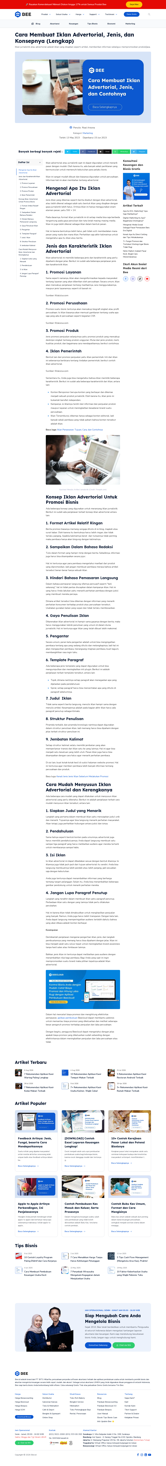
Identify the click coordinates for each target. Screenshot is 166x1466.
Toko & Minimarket (50, 1405)
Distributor (47, 1398)
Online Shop (47, 1417)
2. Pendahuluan (26, 265)
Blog (99, 1398)
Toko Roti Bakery (77, 1398)
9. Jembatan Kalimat (27, 245)
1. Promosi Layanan (27, 183)
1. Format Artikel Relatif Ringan (29, 207)
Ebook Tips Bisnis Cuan (107, 1417)
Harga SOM (20, 1409)
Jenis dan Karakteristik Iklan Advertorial (29, 178)
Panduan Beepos (104, 1409)
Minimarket (74, 1405)
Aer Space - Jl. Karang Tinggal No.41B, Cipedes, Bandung (112, 1437)
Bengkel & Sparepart (51, 1413)
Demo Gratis (132, 14)
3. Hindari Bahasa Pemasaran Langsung (28, 220)
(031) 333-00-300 (74, 1434)
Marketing (88, 133)
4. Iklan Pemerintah (27, 195)
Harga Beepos (21, 1405)
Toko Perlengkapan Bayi (80, 1409)
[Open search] (149, 14)
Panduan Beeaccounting (107, 1402)
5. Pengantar (25, 230)
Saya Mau (134, 4)
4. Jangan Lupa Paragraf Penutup (29, 274)
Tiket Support (131, 1409)
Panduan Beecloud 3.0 (106, 1405)
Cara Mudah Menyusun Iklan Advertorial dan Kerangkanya (27, 252)
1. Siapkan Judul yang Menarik (28, 260)
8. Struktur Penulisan (28, 241)
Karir (126, 1402)
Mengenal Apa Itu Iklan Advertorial (28, 171)
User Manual (102, 1413)
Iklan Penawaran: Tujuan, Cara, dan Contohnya (80, 429)
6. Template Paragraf (28, 233)
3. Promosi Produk (27, 191)
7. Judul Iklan (25, 238)
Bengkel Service (77, 1402)
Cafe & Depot (48, 1409)
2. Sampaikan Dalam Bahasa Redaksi (28, 213)
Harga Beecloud (22, 1402)
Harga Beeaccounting (24, 1398)
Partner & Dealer (132, 1413)
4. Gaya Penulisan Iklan (29, 226)
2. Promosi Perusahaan (29, 187)
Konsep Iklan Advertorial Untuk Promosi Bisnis (28, 200)
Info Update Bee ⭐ (105, 1421)
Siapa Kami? (130, 1398)
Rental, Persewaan (78, 1413)
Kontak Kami (130, 1405)
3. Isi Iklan (23, 269)
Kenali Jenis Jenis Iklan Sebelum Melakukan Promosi (82, 776)
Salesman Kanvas (49, 1402)
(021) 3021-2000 (57, 1434)
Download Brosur (24, 1417)
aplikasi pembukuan (67, 1017)
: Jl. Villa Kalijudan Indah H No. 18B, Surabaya (106, 1434)
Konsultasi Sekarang (98, 1345)
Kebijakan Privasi (132, 1417)
